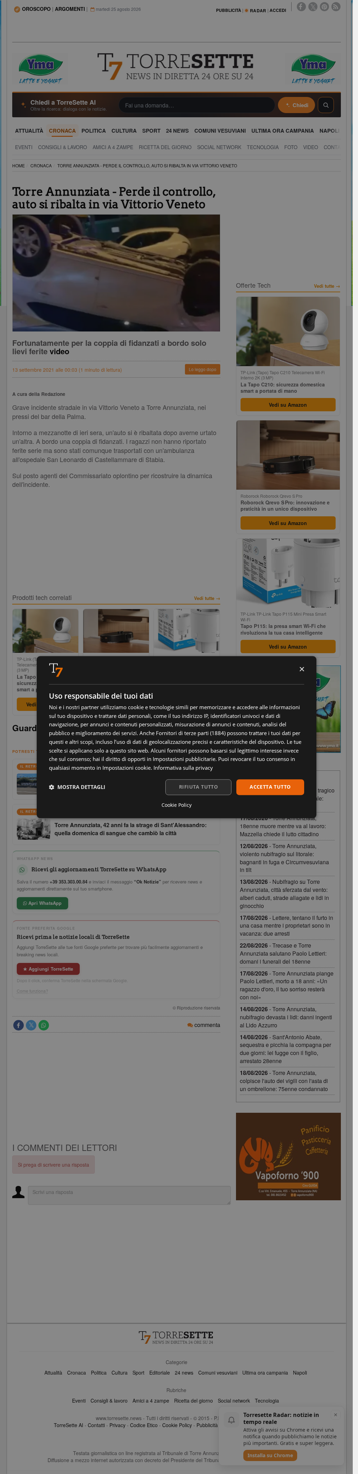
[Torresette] (176, 67)
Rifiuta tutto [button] (198, 786)
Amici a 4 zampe (151, 1400)
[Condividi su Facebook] (18, 1025)
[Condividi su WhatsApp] (43, 1025)
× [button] (301, 669)
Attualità (53, 1372)
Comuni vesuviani (217, 1372)
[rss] (336, 6)
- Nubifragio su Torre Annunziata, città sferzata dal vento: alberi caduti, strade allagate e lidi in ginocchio (284, 894)
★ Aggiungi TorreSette (48, 968)
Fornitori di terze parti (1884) (190, 733)
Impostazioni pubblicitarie (184, 759)
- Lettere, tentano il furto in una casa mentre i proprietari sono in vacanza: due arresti (286, 926)
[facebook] (301, 6)
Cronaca (76, 1372)
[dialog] (176, 737)
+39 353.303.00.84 (68, 881)
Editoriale (159, 1372)
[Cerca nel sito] (326, 105)
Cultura (120, 1372)
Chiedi (300, 105)
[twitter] (312, 6)
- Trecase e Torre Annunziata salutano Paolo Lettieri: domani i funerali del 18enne (283, 953)
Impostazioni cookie (126, 767)
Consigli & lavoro (109, 1400)
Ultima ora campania (265, 1372)
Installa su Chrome (270, 1455)
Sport (138, 1372)
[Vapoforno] (288, 1156)
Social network (234, 1400)
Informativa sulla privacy (183, 767)
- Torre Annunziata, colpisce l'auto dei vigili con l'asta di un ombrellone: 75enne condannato (284, 1081)
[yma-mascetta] (40, 67)
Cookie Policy (177, 1424)
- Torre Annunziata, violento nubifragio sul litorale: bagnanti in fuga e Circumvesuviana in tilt (284, 858)
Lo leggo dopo (202, 369)
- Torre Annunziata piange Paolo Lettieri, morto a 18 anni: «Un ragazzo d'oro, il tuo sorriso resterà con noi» (287, 985)
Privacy (117, 1424)
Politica (99, 1372)
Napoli (300, 1372)
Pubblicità (207, 1424)
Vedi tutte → (207, 598)
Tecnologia (267, 1400)
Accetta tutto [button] (270, 786)
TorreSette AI (68, 1424)
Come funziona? (32, 991)
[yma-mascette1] (313, 67)
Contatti (96, 1424)
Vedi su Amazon (288, 404)
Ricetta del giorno (193, 1400)
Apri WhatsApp (44, 903)
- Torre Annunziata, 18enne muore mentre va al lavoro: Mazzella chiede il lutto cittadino (283, 826)
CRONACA (41, 165)
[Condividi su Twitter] (31, 1025)
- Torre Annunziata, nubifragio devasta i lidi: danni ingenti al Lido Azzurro (286, 1017)
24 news (184, 1372)
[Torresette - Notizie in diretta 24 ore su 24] (176, 1337)
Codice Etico (144, 1424)
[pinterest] (324, 6)
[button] (77, 787)
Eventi (79, 1400)
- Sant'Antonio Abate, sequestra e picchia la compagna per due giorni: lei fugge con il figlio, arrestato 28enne (285, 1049)
